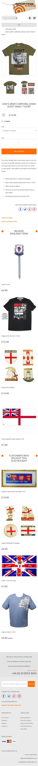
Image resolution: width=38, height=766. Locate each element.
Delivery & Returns (25, 717)
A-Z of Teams (5, 717)
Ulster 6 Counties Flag (8, 580)
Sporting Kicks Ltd (11, 751)
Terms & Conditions (25, 720)
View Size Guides (7, 218)
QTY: (2, 138)
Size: (2, 127)
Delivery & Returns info (9, 221)
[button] (1, 231)
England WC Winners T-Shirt (10, 336)
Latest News (23, 729)
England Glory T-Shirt (8, 632)
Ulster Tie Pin (5, 284)
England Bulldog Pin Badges (10, 543)
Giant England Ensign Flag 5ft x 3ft (12, 439)
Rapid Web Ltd (32, 762)
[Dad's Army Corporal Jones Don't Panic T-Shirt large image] (10, 87)
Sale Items (4, 720)
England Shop (11, 29)
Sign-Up (31, 684)
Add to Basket (19, 151)
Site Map (3, 723)
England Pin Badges (7, 387)
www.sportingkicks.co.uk (28, 758)
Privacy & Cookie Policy (26, 723)
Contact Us (4, 726)
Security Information (25, 726)
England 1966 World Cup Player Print (13, 491)
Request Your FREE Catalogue (11, 705)
